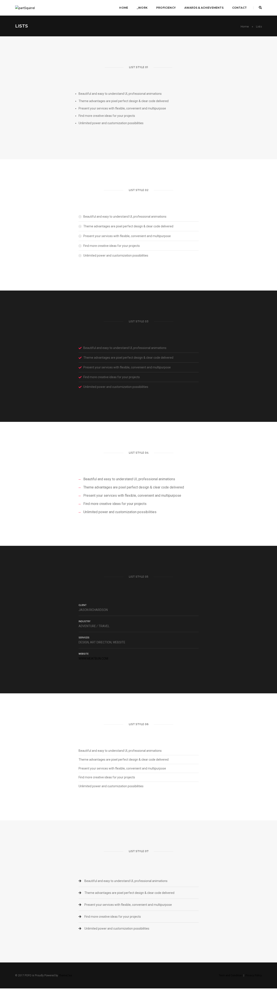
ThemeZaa (65, 975)
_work (142, 7)
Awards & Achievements (204, 7)
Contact (239, 7)
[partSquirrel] (25, 7)
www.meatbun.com (93, 658)
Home (123, 7)
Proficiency (166, 7)
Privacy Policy (253, 975)
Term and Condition (230, 975)
